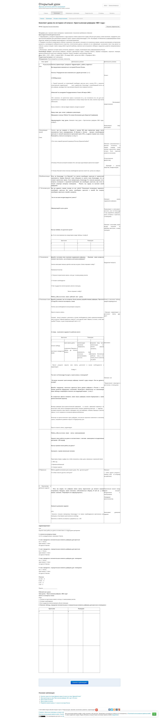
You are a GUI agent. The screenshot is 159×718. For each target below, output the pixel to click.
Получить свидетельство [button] (113, 26)
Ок (154, 714)
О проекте (41, 712)
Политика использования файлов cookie (49, 714)
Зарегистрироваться (114, 5)
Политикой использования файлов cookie (139, 713)
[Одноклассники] (114, 710)
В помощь (101, 13)
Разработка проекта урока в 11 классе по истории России (55, 703)
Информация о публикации (72, 13)
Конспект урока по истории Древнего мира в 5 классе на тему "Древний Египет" (61, 696)
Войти (105, 5)
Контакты (112, 13)
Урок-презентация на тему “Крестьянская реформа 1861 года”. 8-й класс (59, 698)
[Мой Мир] (117, 710)
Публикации (57, 13)
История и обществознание (60, 18)
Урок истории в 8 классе (47, 699)
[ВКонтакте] (109, 710)
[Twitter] (112, 710)
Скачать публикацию (79, 682)
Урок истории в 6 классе (47, 701)
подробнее (115, 715)
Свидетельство (89, 13)
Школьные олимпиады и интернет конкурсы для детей (58, 712)
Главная (46, 13)
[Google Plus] (119, 710)
